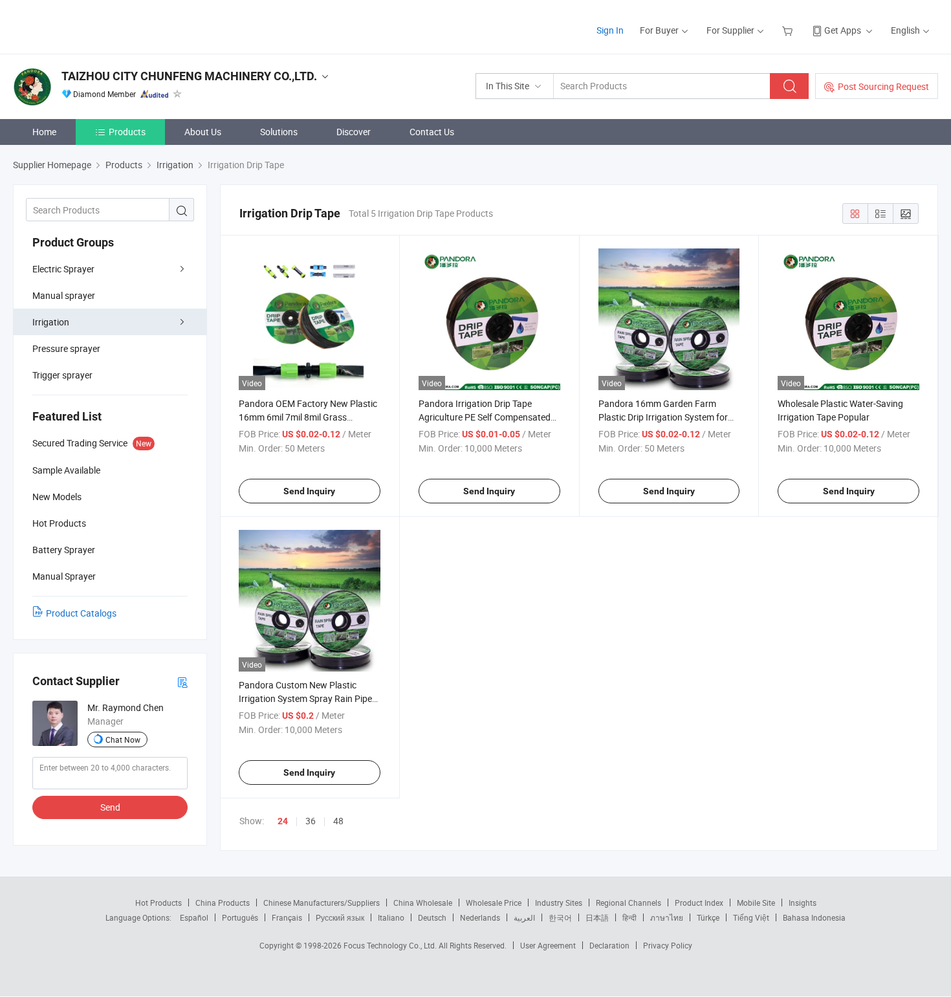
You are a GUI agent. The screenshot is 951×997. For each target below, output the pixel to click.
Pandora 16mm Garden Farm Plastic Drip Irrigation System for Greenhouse (663, 417)
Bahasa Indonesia (814, 917)
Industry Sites (558, 902)
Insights (802, 902)
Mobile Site (756, 902)
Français (287, 917)
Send (110, 807)
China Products (222, 902)
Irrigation (50, 322)
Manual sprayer (63, 295)
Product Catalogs (81, 613)
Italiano (391, 917)
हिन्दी (629, 917)
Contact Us (432, 132)
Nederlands (480, 917)
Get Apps (842, 30)
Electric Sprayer (63, 269)
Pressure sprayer (66, 348)
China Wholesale (422, 902)
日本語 (597, 917)
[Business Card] (182, 681)
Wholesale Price (493, 902)
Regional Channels (628, 902)
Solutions (279, 132)
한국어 (560, 917)
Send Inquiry (309, 491)
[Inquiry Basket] (789, 30)
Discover (353, 132)
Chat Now (122, 739)
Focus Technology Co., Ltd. (391, 945)
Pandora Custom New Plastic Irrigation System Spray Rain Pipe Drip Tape (305, 698)
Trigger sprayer (62, 375)
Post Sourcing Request (883, 86)
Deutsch (432, 917)
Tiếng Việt (751, 917)
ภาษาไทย (666, 917)
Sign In (610, 30)
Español (194, 917)
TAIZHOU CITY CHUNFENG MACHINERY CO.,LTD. (189, 76)
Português (240, 917)
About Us (202, 132)
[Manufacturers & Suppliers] (96, 25)
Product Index (699, 902)
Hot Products (158, 902)
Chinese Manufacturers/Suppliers (321, 902)
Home (44, 132)
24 (283, 821)
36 (310, 821)
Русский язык (340, 917)
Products (127, 132)
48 (338, 821)
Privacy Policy (667, 945)
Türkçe (708, 917)
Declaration (609, 945)
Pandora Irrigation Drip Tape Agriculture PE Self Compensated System (485, 417)
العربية (524, 917)
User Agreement (548, 945)
